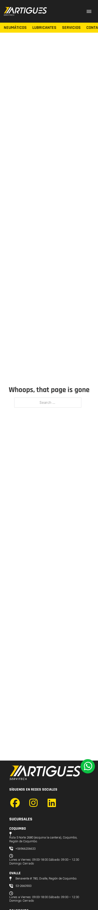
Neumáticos (15, 27)
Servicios (71, 27)
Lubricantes (44, 27)
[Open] (89, 11)
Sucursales (20, 819)
